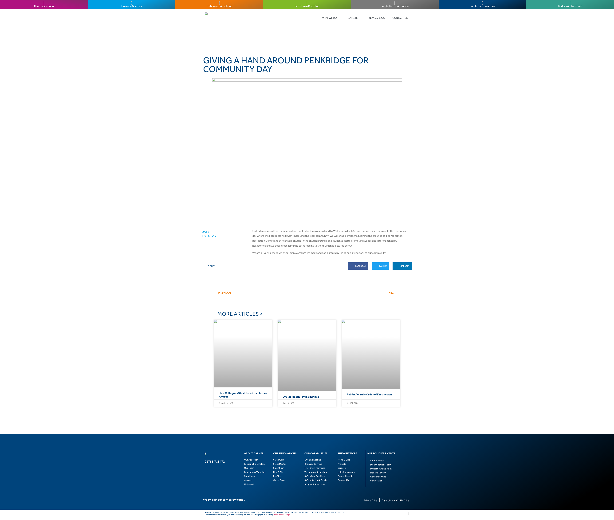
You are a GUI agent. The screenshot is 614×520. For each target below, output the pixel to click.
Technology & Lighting (219, 6)
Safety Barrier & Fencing (395, 6)
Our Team (249, 468)
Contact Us (400, 17)
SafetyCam (278, 460)
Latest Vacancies (346, 472)
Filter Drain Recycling (307, 6)
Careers (353, 17)
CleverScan (279, 480)
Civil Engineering (44, 6)
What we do (329, 17)
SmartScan (278, 468)
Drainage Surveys (131, 6)
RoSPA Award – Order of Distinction (369, 394)
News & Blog (377, 17)
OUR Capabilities (315, 453)
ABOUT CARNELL (254, 453)
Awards (248, 480)
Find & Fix (278, 472)
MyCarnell (249, 484)
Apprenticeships (346, 476)
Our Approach (251, 460)
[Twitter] (217, 471)
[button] (358, 266)
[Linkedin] (206, 471)
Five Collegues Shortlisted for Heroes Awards (243, 394)
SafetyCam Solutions (482, 6)
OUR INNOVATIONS (284, 453)
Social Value (250, 476)
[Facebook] (212, 471)
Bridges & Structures (570, 6)
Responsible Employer (255, 464)
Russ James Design (282, 515)
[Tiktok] (223, 471)
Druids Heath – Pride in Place (301, 396)
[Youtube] (229, 471)
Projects (342, 464)
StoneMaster (279, 464)
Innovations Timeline (254, 472)
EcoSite (277, 476)
